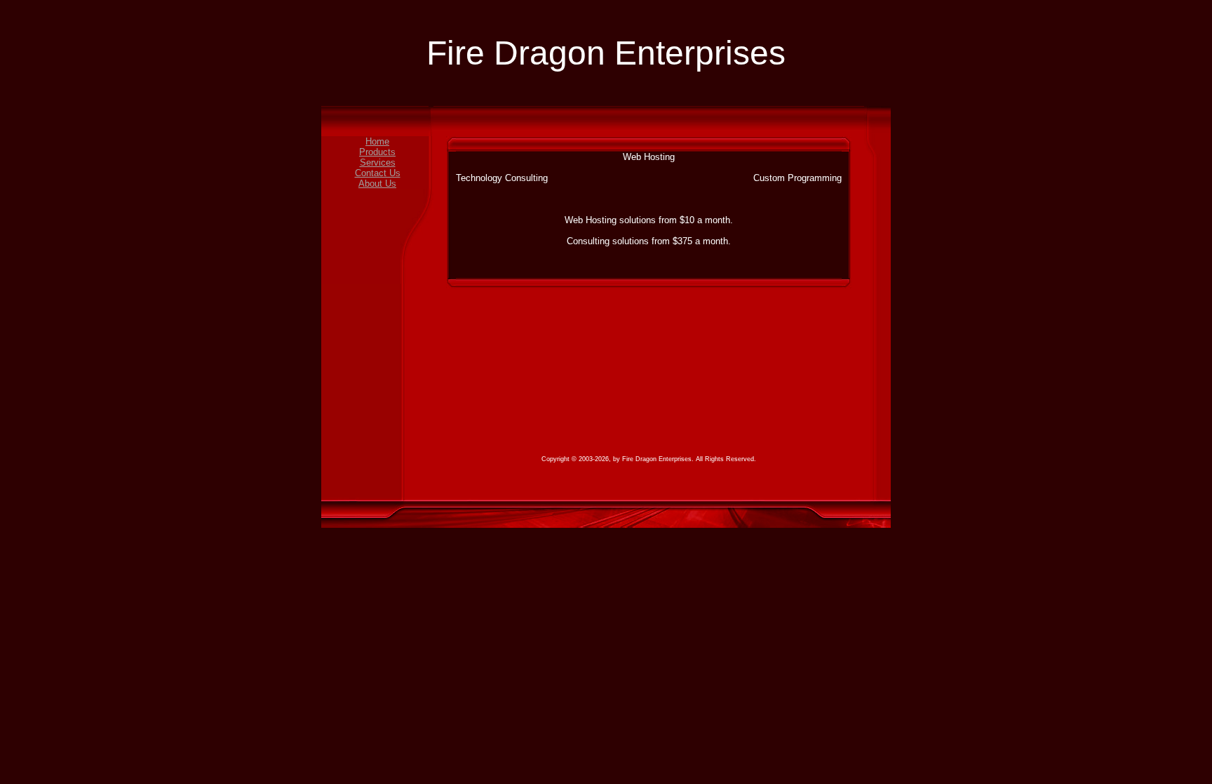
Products (377, 152)
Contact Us (377, 173)
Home (377, 141)
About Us (377, 183)
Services (378, 162)
